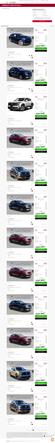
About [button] (48, 2)
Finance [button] (45, 2)
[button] (33, 37)
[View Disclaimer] (14, 57)
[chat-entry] (52, 439)
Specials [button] (33, 2)
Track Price (41, 32)
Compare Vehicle (43, 57)
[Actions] (32, 52)
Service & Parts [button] (37, 2)
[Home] (25, 2)
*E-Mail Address (34, 14)
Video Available (10, 49)
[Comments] (31, 57)
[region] (41, 39)
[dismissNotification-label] (53, 434)
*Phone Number (44, 14)
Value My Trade (41, 50)
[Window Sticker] (32, 57)
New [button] (27, 2)
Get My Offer (42, 21)
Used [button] (30, 2)
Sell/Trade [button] (42, 2)
